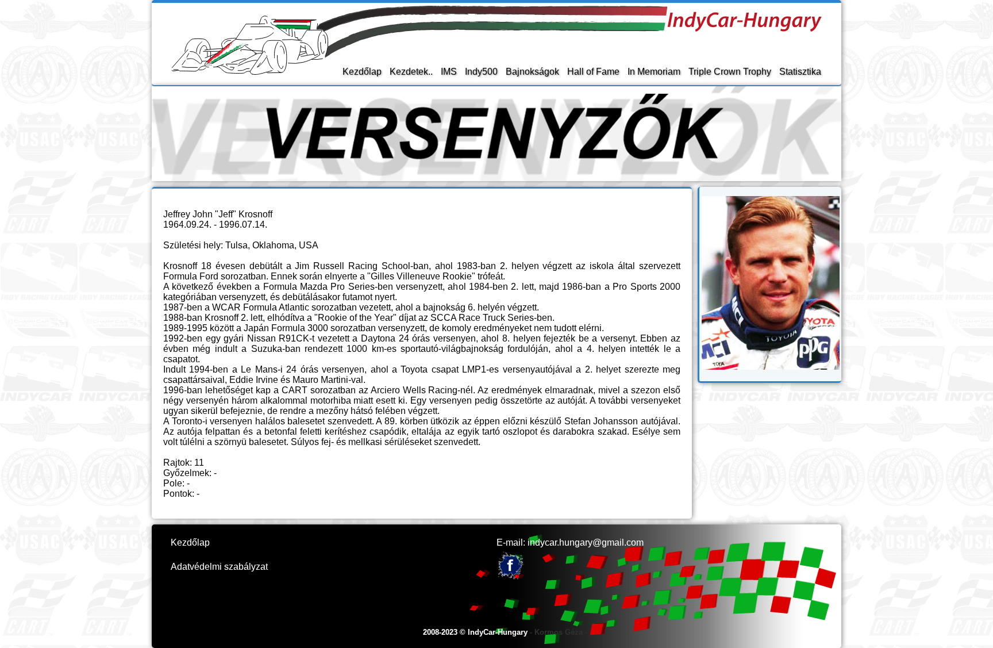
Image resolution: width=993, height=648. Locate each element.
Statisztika (800, 71)
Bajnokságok (532, 71)
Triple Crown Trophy (729, 71)
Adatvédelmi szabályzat (219, 567)
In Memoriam (654, 71)
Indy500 (481, 71)
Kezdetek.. (411, 71)
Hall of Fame (593, 71)
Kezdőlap (362, 71)
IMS (449, 71)
